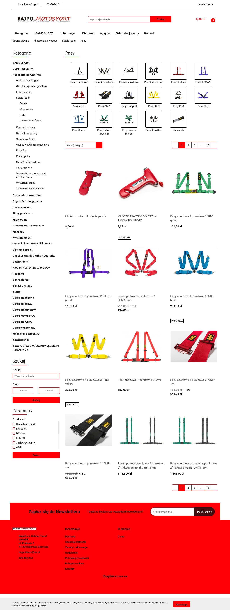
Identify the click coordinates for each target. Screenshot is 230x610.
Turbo (17, 291)
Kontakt (149, 33)
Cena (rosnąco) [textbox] (75, 145)
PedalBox (21, 150)
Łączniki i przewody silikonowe (33, 243)
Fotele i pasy (23, 97)
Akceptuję (181, 604)
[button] (72, 529)
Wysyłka (105, 33)
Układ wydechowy (24, 327)
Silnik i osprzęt (23, 285)
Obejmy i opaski (23, 249)
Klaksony (18, 231)
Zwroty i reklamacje (76, 547)
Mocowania (26, 109)
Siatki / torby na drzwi (28, 161)
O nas (121, 536)
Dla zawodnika (22, 207)
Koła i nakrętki (22, 237)
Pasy (23, 114)
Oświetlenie (21, 261)
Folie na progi (23, 91)
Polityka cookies (74, 563)
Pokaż (36, 455)
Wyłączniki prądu (26, 182)
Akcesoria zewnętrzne (27, 195)
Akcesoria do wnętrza (27, 74)
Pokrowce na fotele (30, 120)
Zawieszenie (21, 339)
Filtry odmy (20, 219)
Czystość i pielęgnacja (27, 201)
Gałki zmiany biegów (28, 80)
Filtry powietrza (23, 213)
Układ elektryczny (24, 309)
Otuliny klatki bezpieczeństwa (32, 144)
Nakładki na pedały (27, 133)
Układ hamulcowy (24, 315)
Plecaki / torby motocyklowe (31, 267)
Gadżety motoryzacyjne (29, 225)
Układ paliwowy (23, 321)
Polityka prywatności (77, 558)
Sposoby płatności (75, 541)
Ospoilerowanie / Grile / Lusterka (34, 255)
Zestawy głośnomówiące (30, 188)
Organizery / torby (26, 138)
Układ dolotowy (23, 303)
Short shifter (21, 279)
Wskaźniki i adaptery (26, 333)
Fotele (23, 103)
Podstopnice (23, 156)
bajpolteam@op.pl (29, 552)
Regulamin (71, 552)
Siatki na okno (24, 167)
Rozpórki (19, 273)
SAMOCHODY (44, 33)
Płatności (88, 33)
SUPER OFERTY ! (23, 69)
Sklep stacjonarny (127, 33)
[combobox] (83, 145)
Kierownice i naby (26, 127)
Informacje (68, 33)
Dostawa (70, 536)
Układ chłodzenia (24, 297)
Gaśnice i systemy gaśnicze (31, 86)
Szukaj (36, 400)
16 (207, 145)
